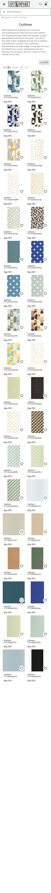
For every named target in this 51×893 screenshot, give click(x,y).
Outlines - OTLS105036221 (11, 267)
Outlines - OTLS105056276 (11, 369)
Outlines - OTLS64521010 (10, 539)
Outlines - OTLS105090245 (11, 437)
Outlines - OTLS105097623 (35, 471)
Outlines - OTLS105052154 (34, 335)
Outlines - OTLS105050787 (11, 335)
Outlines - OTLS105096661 (11, 471)
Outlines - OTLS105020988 (11, 198)
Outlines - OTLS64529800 (34, 675)
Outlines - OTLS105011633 (11, 130)
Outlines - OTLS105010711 (34, 96)
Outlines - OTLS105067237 (11, 403)
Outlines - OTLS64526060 (11, 607)
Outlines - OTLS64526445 (34, 607)
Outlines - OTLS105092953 (35, 437)
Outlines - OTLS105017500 (11, 164)
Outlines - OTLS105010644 (11, 96)
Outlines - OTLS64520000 (34, 505)
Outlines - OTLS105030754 (11, 233)
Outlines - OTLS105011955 (34, 130)
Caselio (15, 17)
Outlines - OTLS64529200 (10, 675)
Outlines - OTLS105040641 (11, 301)
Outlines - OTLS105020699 (35, 164)
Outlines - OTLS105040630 (35, 267)
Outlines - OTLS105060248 (35, 369)
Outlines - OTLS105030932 (35, 233)
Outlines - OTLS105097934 (11, 505)
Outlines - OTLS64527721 (10, 641)
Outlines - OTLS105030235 (35, 198)
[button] (40, 4)
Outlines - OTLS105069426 (35, 403)
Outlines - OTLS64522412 (34, 539)
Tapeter (7, 17)
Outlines (23, 17)
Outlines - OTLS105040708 (35, 301)
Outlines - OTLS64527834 (34, 641)
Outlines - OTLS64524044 (34, 573)
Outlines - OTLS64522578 (10, 573)
